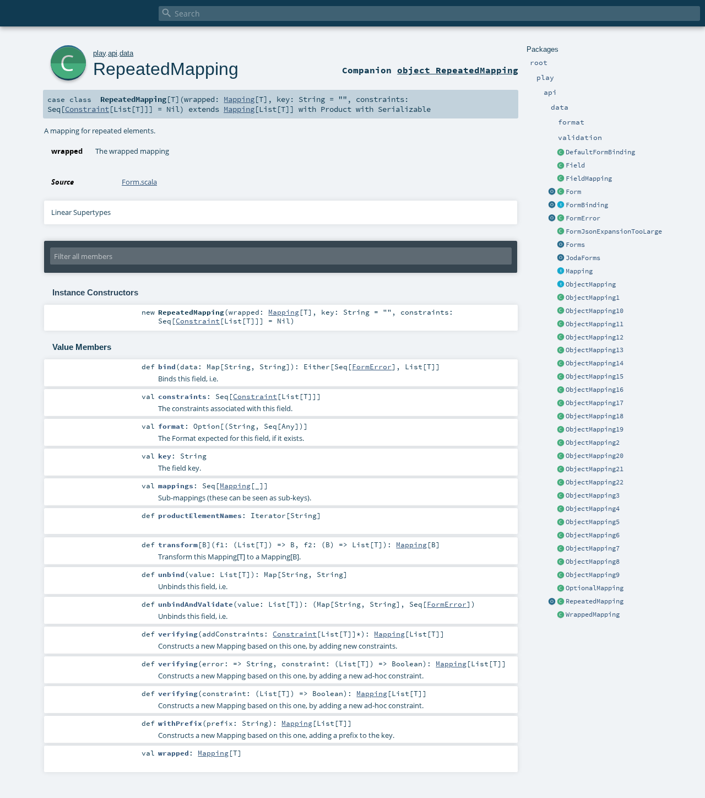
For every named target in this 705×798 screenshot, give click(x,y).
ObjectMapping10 (594, 311)
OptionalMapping (594, 588)
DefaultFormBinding (600, 152)
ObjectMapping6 (593, 535)
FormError (583, 218)
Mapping (579, 271)
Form (573, 192)
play (99, 53)
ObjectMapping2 (593, 442)
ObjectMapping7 (593, 548)
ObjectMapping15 (594, 376)
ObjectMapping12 (594, 337)
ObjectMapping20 (594, 456)
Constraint (87, 109)
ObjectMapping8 (593, 561)
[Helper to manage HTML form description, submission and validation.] (560, 192)
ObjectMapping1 (593, 297)
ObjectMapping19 (594, 429)
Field (575, 165)
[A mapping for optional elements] (560, 588)
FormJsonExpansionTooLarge (614, 231)
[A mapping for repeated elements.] (560, 601)
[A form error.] (560, 218)
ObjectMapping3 (593, 495)
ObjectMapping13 (594, 350)
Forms (575, 245)
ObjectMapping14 (594, 363)
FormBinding (587, 205)
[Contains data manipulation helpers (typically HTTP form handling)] (560, 245)
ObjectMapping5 (593, 522)
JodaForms (583, 258)
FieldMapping (589, 178)
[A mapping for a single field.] (560, 179)
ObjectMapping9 (593, 575)
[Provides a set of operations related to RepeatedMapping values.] (551, 601)
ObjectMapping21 (594, 469)
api (112, 53)
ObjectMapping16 (594, 389)
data (126, 53)
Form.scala (139, 182)
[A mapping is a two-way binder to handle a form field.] (560, 271)
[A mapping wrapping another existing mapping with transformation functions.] (560, 615)
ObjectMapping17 (594, 403)
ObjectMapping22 (594, 482)
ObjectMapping (591, 284)
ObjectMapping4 (593, 509)
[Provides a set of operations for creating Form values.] (551, 192)
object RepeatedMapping (457, 70)
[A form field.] (560, 165)
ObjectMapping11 (594, 324)
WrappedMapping (593, 614)
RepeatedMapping (594, 601)
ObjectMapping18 (594, 416)
